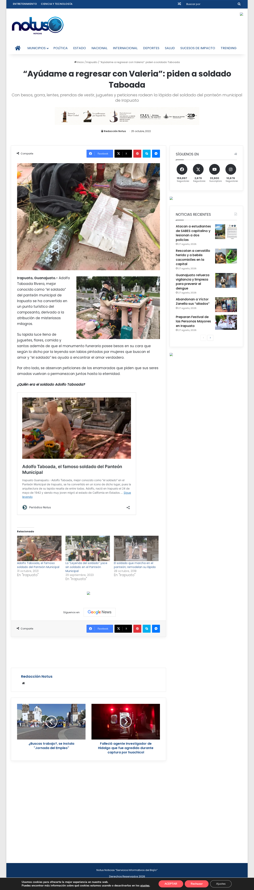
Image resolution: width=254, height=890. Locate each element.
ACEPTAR (171, 884)
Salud (170, 48)
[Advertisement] (88, 652)
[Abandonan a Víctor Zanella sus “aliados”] (226, 304)
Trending (229, 48)
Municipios (36, 48)
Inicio (80, 62)
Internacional (125, 48)
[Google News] (100, 612)
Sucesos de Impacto (197, 48)
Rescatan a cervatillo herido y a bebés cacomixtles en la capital (193, 257)
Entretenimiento (25, 4)
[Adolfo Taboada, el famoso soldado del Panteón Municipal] (39, 548)
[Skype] (147, 154)
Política (60, 48)
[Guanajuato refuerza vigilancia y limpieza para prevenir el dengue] (226, 280)
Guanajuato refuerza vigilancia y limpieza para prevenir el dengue (192, 282)
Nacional (99, 48)
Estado (79, 48)
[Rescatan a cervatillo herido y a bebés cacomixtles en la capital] (226, 256)
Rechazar (197, 884)
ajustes (144, 885)
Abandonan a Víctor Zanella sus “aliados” (193, 301)
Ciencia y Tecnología (56, 4)
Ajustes (221, 884)
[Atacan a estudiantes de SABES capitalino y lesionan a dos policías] (226, 231)
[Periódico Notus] (37, 25)
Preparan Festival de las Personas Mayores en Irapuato (193, 321)
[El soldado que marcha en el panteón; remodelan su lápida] (136, 548)
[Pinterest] (137, 154)
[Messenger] (156, 154)
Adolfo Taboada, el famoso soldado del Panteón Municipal (38, 565)
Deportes (151, 48)
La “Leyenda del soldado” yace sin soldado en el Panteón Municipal (86, 567)
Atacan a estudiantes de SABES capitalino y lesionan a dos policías (193, 233)
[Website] (23, 683)
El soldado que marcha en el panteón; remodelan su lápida (135, 565)
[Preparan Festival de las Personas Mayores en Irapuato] (226, 322)
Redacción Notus (115, 131)
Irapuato (91, 62)
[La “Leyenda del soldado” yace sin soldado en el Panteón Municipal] (87, 548)
